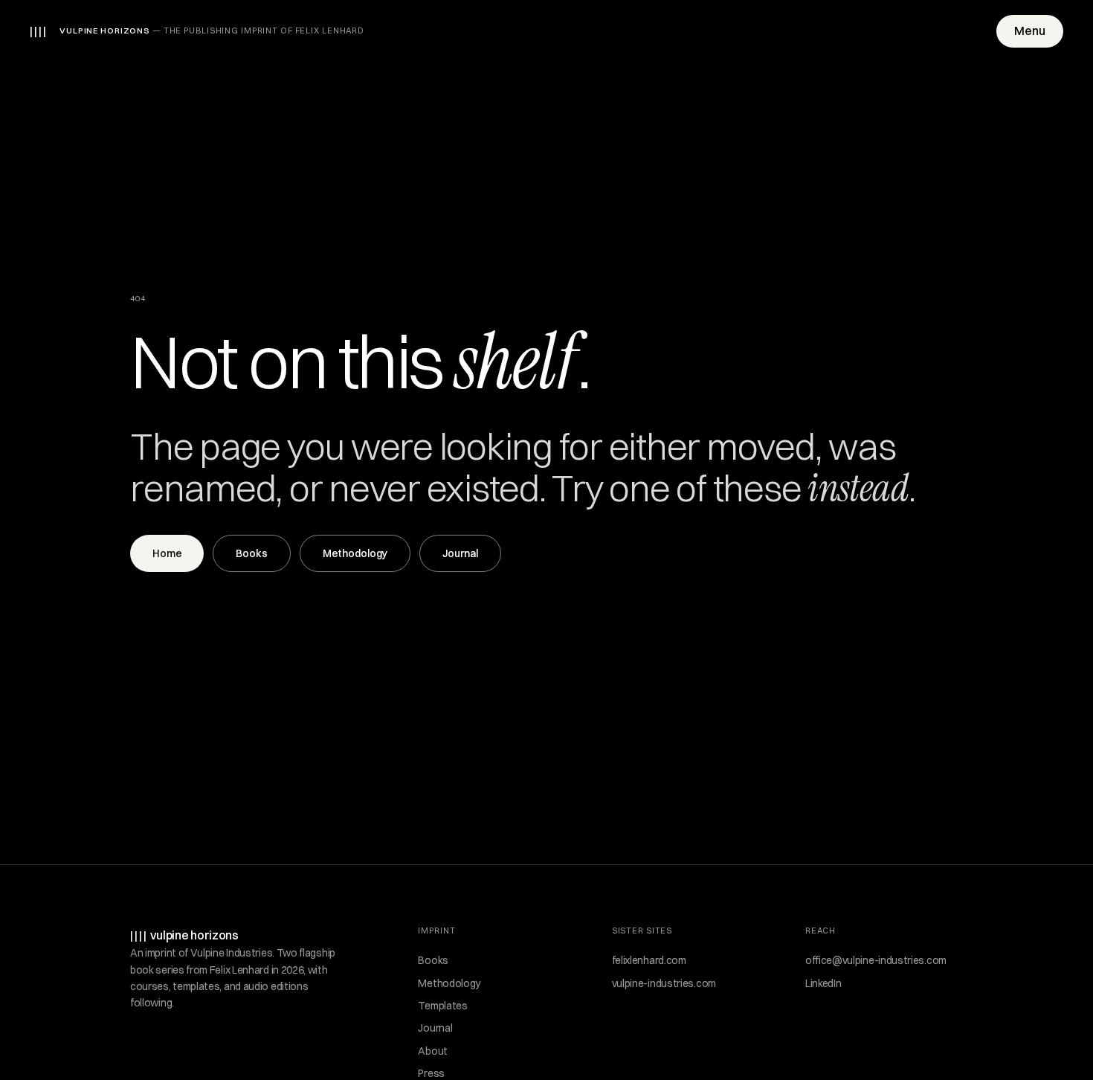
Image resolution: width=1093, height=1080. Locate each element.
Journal (460, 553)
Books (251, 553)
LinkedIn (823, 983)
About (432, 1051)
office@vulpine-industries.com (876, 960)
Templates (442, 1005)
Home (166, 553)
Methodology (355, 553)
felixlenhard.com (649, 960)
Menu (1029, 30)
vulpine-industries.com (664, 983)
